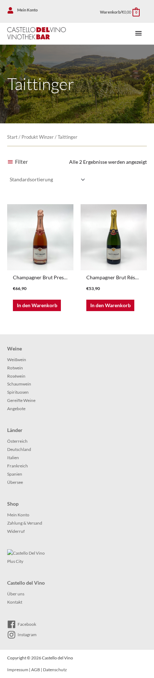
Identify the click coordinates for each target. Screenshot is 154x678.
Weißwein (16, 359)
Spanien (14, 474)
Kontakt (14, 602)
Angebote (16, 408)
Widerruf (16, 531)
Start (12, 137)
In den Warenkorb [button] (37, 305)
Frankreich (17, 465)
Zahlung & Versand (24, 523)
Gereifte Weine (21, 400)
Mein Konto (18, 514)
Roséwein (16, 376)
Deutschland (19, 449)
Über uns (15, 593)
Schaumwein (19, 384)
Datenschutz (55, 669)
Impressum (17, 669)
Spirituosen (18, 392)
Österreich (17, 441)
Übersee (15, 482)
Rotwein (15, 367)
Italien (13, 457)
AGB (35, 669)
